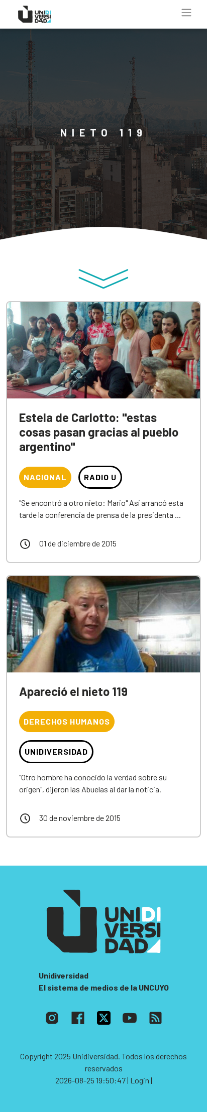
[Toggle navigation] (186, 12)
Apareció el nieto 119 (73, 691)
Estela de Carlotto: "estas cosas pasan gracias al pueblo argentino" (98, 432)
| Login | (139, 1080)
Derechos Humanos (67, 721)
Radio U (100, 477)
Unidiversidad (56, 751)
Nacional (45, 477)
